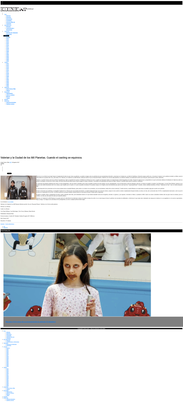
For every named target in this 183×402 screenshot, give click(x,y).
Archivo (8, 37)
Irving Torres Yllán (11, 89)
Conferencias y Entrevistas (10, 29)
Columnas (6, 87)
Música (8, 96)
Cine (5, 14)
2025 (7, 59)
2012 (7, 39)
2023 (7, 56)
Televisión (6, 31)
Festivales (9, 20)
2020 (7, 51)
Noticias (8, 16)
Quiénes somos (10, 104)
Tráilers (6, 62)
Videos (8, 90)
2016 (7, 45)
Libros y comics (10, 95)
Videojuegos (9, 93)
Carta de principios (11, 102)
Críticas (6, 35)
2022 (7, 54)
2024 (7, 58)
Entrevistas (9, 19)
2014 (7, 42)
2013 (7, 40)
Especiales (7, 92)
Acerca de (6, 101)
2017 (7, 47)
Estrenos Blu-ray (10, 22)
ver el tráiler (10, 201)
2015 (7, 43)
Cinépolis (8, 24)
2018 (7, 48)
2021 (7, 53)
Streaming (9, 34)
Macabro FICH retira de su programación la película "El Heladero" (31, 322)
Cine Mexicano (7, 25)
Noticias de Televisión (12, 33)
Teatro (8, 98)
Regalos (6, 99)
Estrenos (8, 17)
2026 (7, 61)
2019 (7, 50)
